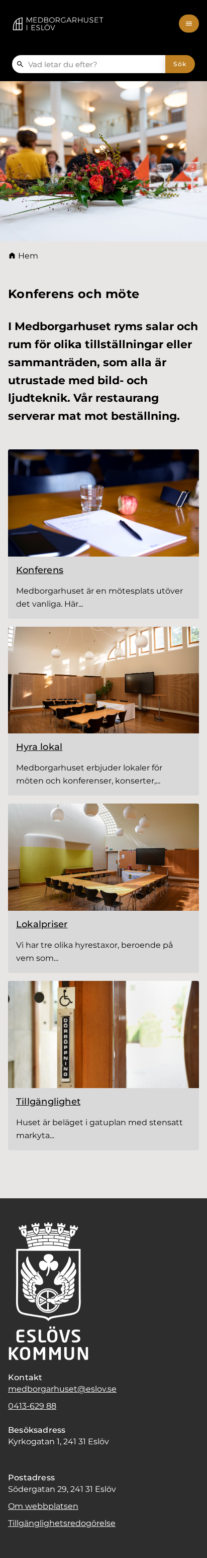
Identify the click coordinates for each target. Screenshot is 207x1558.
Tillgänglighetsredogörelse (62, 1523)
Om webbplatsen (43, 1506)
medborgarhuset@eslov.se (62, 1389)
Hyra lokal (39, 746)
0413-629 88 (32, 1406)
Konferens (39, 570)
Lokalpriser (41, 924)
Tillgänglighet (48, 1101)
